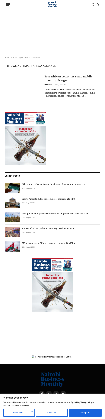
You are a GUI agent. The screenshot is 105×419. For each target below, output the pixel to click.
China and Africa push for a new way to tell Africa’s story (49, 228)
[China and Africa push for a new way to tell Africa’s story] (12, 232)
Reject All (51, 412)
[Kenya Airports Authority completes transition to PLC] (12, 202)
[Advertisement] (52, 33)
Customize (18, 412)
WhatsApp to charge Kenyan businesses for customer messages (53, 184)
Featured (48, 85)
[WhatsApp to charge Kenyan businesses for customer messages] (12, 188)
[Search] (97, 4)
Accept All (85, 412)
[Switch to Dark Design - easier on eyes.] (93, 4)
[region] (52, 406)
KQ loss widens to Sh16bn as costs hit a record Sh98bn (48, 243)
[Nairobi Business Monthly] (52, 4)
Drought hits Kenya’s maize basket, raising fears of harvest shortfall (55, 213)
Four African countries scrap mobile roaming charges (68, 78)
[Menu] (8, 4)
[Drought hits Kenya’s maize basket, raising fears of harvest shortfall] (12, 217)
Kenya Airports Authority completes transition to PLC (48, 199)
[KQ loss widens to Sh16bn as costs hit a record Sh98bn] (12, 246)
